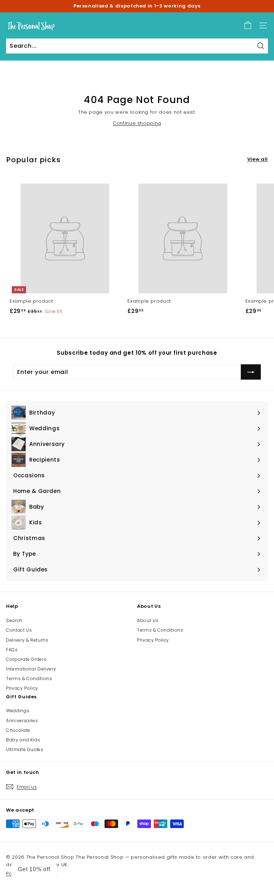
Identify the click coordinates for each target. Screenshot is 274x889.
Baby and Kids (23, 740)
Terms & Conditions (29, 678)
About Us (147, 620)
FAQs (12, 650)
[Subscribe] (251, 372)
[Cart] (247, 25)
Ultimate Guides (25, 749)
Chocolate (18, 730)
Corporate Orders (26, 659)
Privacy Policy (22, 688)
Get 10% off (34, 869)
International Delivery (31, 669)
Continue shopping (137, 123)
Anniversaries (22, 721)
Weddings (17, 711)
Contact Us (19, 630)
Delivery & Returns (27, 640)
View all (257, 159)
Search (14, 620)
